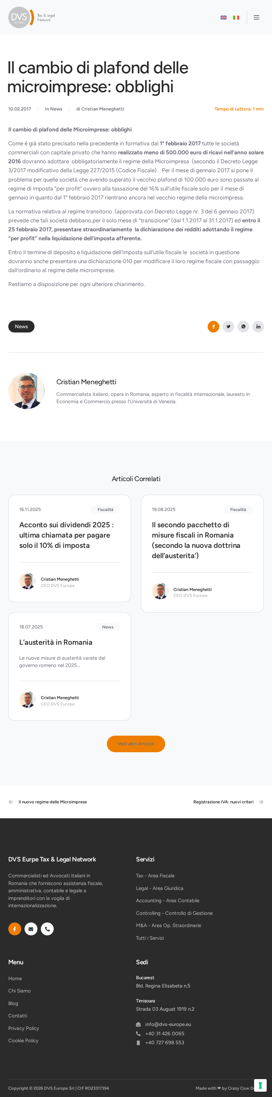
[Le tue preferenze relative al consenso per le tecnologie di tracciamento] (260, 1085)
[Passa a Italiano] (236, 17)
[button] (136, 744)
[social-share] (213, 326)
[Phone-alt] (47, 928)
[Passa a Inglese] (223, 17)
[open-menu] (255, 18)
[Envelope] (31, 928)
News (56, 109)
